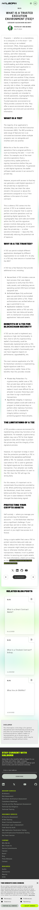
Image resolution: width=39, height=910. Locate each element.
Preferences (27, 898)
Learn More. (32, 895)
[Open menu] (35, 3)
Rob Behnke (27, 27)
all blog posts (19, 577)
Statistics (7, 901)
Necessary (7, 898)
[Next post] (33, 577)
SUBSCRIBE (19, 776)
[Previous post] (6, 577)
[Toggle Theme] (31, 3)
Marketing (26, 901)
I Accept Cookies (29, 906)
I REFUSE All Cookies (9, 906)
